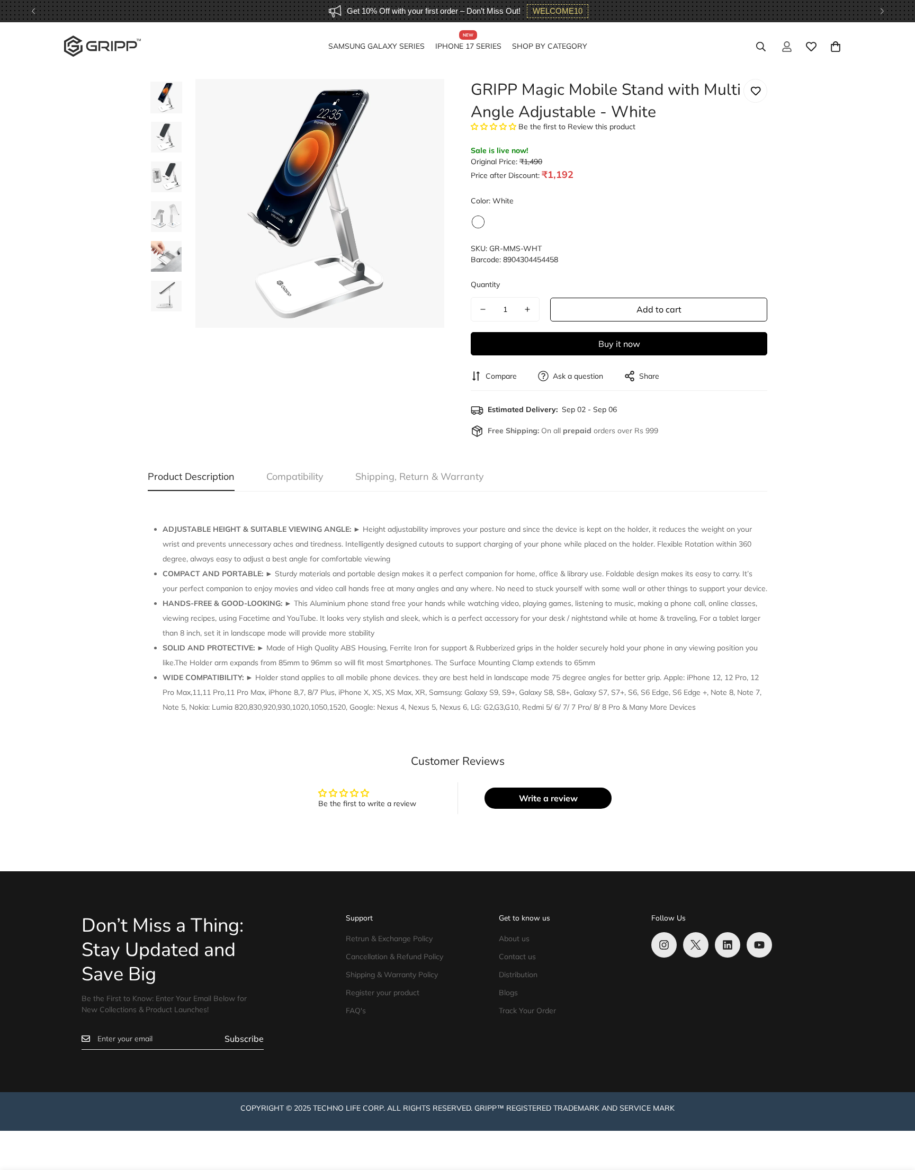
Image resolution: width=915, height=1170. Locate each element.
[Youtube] (759, 945)
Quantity (485, 284)
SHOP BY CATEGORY (549, 46)
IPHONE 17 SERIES (468, 46)
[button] (835, 46)
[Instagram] (664, 945)
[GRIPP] (102, 46)
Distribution (518, 974)
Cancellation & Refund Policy (394, 956)
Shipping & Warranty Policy (392, 974)
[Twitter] (695, 945)
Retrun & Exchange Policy (389, 938)
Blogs (508, 992)
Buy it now (619, 343)
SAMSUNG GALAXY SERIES (376, 46)
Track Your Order (527, 1010)
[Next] (882, 11)
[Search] (761, 46)
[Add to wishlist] (755, 91)
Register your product (382, 992)
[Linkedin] (727, 945)
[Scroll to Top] (894, 1112)
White (478, 222)
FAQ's (356, 1010)
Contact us (517, 956)
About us (514, 938)
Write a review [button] (548, 798)
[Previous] (33, 11)
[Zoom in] (422, 101)
